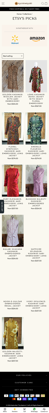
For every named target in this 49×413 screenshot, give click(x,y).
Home (19, 14)
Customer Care (24, 383)
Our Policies (24, 375)
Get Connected (24, 390)
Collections (27, 14)
